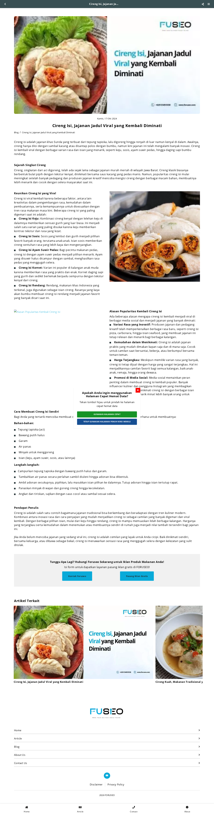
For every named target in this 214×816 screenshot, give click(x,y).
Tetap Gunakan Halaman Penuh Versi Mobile (107, 421)
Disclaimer (96, 784)
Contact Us (20, 763)
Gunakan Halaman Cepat (107, 414)
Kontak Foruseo (77, 576)
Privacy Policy (116, 784)
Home (17, 730)
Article (18, 738)
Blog (16, 132)
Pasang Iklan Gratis (137, 576)
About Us (19, 754)
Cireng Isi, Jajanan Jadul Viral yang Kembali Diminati (48, 132)
